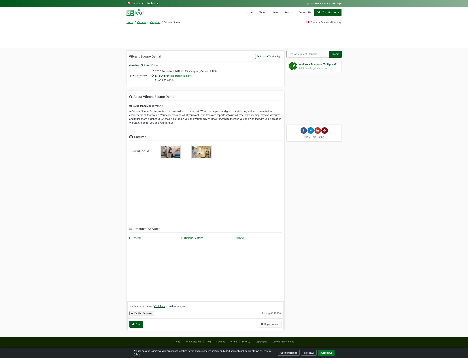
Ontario (141, 22)
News (275, 12)
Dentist (240, 238)
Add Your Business (328, 12)
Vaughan (155, 22)
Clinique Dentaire (193, 238)
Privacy (246, 341)
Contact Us (305, 12)
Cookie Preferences (283, 341)
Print (137, 324)
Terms (233, 341)
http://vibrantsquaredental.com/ (173, 75)
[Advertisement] (234, 37)
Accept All (326, 352)
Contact (220, 341)
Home (249, 12)
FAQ (208, 341)
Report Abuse (271, 324)
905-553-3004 (166, 80)
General (136, 238)
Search (288, 12)
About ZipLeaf (193, 341)
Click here (159, 306)
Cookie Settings (288, 352)
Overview (134, 65)
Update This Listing (270, 56)
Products (156, 65)
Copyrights (261, 341)
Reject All (309, 352)
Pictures (145, 65)
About (262, 12)
